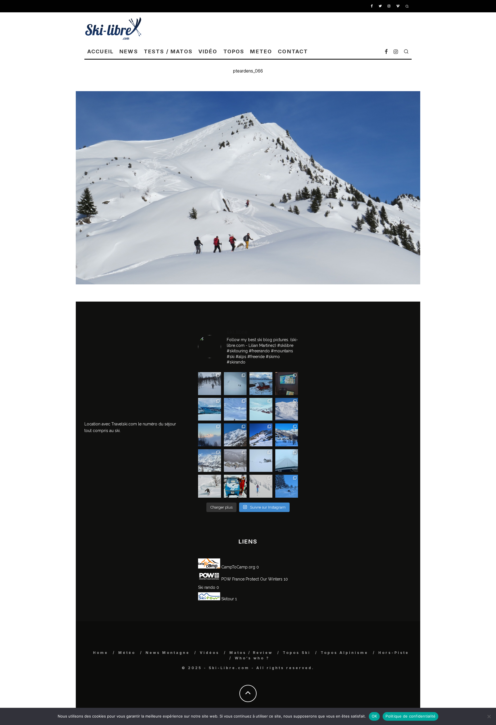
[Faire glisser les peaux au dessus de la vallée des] (260, 409)
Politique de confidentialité (410, 716)
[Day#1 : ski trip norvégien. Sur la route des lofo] (209, 409)
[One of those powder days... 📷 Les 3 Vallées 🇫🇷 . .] (286, 409)
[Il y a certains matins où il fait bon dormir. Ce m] (260, 486)
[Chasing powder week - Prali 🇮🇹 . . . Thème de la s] (235, 486)
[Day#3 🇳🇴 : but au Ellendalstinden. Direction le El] (260, 383)
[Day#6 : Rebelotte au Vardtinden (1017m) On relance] (209, 383)
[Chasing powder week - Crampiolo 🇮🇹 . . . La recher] (235, 460)
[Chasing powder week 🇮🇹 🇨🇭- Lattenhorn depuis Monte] (260, 460)
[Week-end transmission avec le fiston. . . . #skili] (235, 409)
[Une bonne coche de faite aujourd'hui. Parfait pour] (286, 486)
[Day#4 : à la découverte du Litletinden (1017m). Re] (235, 383)
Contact (293, 51)
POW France (232, 579)
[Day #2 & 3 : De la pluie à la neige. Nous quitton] (286, 383)
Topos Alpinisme (344, 652)
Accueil (100, 51)
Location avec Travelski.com (110, 424)
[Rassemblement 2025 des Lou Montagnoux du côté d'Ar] (260, 434)
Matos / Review (251, 652)
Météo (126, 652)
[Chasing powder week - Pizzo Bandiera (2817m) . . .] (286, 434)
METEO (261, 51)
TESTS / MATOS (168, 51)
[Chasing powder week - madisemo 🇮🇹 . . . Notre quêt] (209, 486)
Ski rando (206, 587)
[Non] (489, 716)
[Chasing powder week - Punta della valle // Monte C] (209, 460)
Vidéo (208, 51)
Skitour (227, 599)
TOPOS (234, 51)
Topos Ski (297, 652)
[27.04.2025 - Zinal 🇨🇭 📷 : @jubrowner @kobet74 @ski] (235, 434)
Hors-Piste (393, 652)
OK (374, 716)
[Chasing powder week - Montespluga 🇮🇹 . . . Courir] (286, 460)
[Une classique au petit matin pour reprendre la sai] (209, 434)
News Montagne (168, 652)
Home (100, 652)
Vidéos (209, 652)
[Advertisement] (307, 28)
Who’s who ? (252, 658)
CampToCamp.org (237, 567)
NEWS (128, 51)
